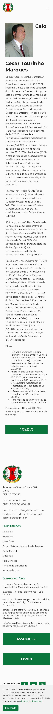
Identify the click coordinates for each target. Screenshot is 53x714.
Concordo (10, 708)
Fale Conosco (10, 561)
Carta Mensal (10, 551)
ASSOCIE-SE (26, 639)
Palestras (8, 532)
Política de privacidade (15, 565)
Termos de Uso (11, 570)
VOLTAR (26, 430)
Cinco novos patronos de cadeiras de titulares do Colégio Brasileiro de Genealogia (26, 602)
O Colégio (8, 556)
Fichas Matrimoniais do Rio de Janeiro (23, 546)
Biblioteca (8, 536)
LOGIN (26, 659)
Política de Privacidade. (32, 701)
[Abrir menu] (47, 8)
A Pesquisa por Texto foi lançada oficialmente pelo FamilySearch (26, 624)
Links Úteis (8, 541)
